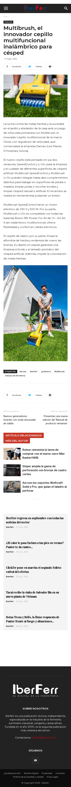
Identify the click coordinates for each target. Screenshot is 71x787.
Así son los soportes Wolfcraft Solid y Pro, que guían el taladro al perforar (44, 486)
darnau (22, 371)
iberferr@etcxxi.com (44, 737)
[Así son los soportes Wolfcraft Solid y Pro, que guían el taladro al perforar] (12, 487)
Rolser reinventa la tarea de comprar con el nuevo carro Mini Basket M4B (43, 453)
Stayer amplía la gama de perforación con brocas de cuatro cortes (44, 470)
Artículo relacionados (24, 435)
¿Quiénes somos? (12, 773)
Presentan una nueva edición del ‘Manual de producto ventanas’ (55, 420)
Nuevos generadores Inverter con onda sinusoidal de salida (19, 420)
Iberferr (34, 371)
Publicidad (47, 773)
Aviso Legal (52, 776)
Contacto (60, 773)
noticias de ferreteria (15, 375)
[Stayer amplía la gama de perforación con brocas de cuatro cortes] (12, 470)
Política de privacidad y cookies (28, 776)
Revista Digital (31, 773)
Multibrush (59, 371)
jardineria (46, 371)
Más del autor (17, 440)
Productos (8, 22)
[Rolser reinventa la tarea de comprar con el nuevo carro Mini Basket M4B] (12, 454)
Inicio (6, 16)
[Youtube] (35, 760)
